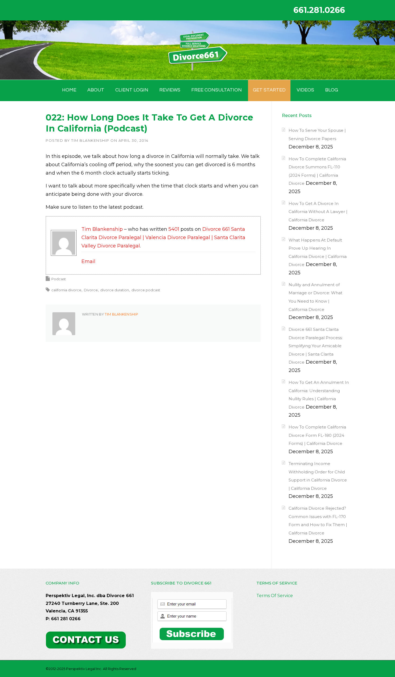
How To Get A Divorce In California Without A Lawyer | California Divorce (318, 211)
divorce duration (114, 290)
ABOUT (95, 90)
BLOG (331, 90)
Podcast (58, 279)
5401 (173, 229)
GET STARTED (269, 90)
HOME (69, 90)
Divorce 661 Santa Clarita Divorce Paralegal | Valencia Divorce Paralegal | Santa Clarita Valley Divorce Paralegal (163, 237)
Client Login (131, 90)
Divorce (91, 290)
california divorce (66, 290)
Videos (305, 90)
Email (88, 261)
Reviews (169, 90)
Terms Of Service (274, 595)
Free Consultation (216, 90)
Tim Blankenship (90, 140)
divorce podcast (145, 290)
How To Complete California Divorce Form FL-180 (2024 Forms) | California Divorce (317, 435)
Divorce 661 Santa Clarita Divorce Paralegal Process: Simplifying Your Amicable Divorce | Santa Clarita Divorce (316, 346)
